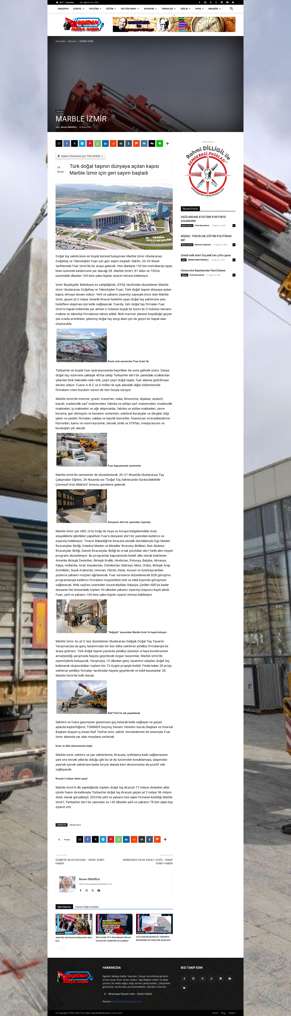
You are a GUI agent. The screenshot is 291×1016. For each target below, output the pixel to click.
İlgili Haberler (64, 907)
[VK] (144, 143)
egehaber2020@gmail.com (127, 1001)
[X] (210, 2)
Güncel (77, 8)
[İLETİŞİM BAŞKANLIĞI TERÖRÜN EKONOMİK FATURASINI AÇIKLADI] (154, 924)
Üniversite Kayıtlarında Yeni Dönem (203, 270)
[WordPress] (221, 2)
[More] (167, 143)
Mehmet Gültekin (203, 244)
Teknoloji (167, 8)
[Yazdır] (121, 143)
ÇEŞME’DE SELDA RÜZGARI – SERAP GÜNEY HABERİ (80, 861)
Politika (94, 8)
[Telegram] (82, 143)
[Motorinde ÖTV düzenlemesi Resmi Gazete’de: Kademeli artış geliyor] (114, 924)
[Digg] (152, 143)
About (215, 1012)
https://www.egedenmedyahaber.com (95, 884)
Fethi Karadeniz (202, 225)
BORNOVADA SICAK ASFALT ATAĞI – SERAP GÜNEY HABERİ (148, 861)
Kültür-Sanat (128, 8)
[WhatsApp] (216, 2)
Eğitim (109, 8)
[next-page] (63, 947)
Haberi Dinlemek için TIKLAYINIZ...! (82, 156)
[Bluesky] (232, 2)
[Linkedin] (105, 143)
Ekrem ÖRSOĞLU (68, 127)
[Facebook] (199, 2)
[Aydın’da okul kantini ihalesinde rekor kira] (74, 924)
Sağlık (184, 8)
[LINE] (159, 143)
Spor (198, 8)
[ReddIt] (113, 143)
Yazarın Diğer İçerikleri (87, 907)
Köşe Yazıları (187, 225)
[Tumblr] (128, 143)
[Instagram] (205, 2)
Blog (223, 1012)
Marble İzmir (75, 825)
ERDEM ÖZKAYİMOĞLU (198, 259)
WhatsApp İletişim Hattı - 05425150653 (130, 993)
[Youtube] (227, 2)
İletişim (232, 1012)
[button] (231, 9)
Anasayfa (63, 8)
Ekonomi (149, 8)
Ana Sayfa (60, 41)
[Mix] (136, 143)
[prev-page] (58, 947)
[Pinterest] (90, 143)
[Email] (59, 143)
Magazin (213, 8)
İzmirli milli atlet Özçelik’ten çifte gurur (206, 255)
